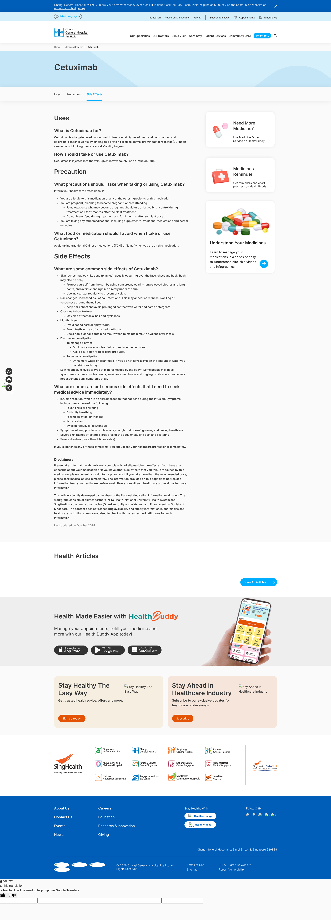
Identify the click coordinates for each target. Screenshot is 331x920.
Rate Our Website (240, 865)
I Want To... (262, 35)
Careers (105, 808)
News (59, 835)
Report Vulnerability (232, 869)
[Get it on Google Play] (108, 650)
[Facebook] (248, 815)
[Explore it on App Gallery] (145, 650)
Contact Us (63, 817)
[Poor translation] (11, 895)
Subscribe (182, 718)
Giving (103, 835)
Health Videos (203, 824)
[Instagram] (254, 815)
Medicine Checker (74, 47)
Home (57, 47)
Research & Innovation (116, 826)
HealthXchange (203, 816)
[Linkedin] (260, 815)
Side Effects (94, 94)
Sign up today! (71, 718)
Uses (57, 94)
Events (59, 826)
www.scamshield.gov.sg (69, 8)
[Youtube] (273, 815)
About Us (61, 808)
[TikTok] (267, 815)
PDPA (222, 865)
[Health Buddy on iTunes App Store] (71, 650)
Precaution (74, 94)
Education (106, 817)
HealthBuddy (256, 141)
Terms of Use (195, 865)
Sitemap (192, 869)
